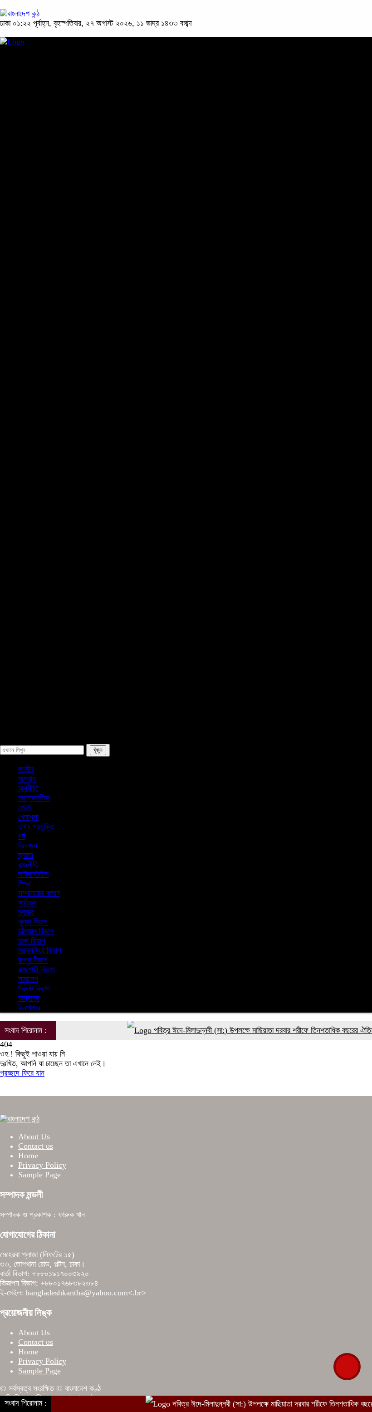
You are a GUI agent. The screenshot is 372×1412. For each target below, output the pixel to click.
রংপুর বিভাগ (55, 344)
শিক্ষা (29, 506)
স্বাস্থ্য (31, 482)
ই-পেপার (33, 714)
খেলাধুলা (33, 413)
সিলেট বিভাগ (57, 297)
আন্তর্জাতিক (38, 390)
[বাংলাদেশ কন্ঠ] (19, 13)
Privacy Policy (42, 1165)
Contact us (35, 1146)
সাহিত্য (50, 552)
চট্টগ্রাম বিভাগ (58, 228)
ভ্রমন (48, 668)
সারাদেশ (33, 182)
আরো (29, 529)
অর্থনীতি (33, 158)
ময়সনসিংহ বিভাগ (62, 367)
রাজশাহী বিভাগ (59, 274)
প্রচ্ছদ (31, 66)
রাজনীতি (33, 112)
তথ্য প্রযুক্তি (59, 598)
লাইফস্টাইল (56, 644)
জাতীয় (31, 89)
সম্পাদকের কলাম (62, 621)
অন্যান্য (51, 691)
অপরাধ (31, 135)
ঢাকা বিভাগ (54, 205)
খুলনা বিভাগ (55, 251)
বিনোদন (32, 459)
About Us (34, 1136)
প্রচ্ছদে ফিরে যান (22, 1072)
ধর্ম (26, 436)
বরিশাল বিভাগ (58, 320)
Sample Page (39, 1174)
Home (28, 1155)
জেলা (47, 575)
